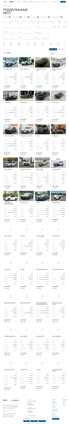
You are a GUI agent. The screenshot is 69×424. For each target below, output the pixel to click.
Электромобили (54, 409)
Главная (4, 6)
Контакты (45, 1)
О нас (39, 1)
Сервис (35, 1)
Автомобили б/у (54, 403)
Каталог (18, 1)
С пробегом (24, 1)
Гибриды (53, 405)
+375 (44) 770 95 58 (31, 401)
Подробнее (27, 418)
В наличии (30, 1)
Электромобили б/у (55, 410)
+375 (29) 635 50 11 (31, 408)
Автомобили (54, 401)
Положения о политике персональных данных (10, 413)
